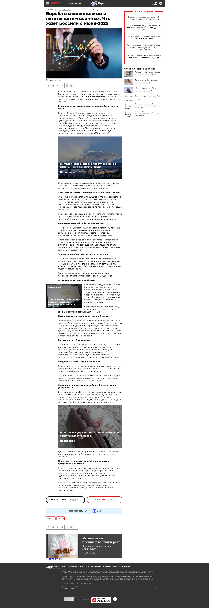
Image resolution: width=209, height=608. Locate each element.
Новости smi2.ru (54, 559)
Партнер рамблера (83, 599)
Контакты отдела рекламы (90, 566)
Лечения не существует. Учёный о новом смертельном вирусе (147, 73)
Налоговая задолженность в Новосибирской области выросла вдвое (89, 434)
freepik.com (58, 80)
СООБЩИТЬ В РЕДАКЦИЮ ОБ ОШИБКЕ (116, 566)
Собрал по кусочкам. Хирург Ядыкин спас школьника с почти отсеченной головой (149, 98)
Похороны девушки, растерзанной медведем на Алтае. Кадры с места (143, 18)
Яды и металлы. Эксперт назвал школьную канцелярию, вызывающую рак (147, 82)
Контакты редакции (69, 566)
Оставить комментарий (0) (105, 500)
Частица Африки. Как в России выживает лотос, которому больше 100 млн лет (148, 106)
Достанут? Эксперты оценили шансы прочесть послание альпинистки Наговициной (149, 114)
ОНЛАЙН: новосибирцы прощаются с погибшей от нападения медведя (144, 57)
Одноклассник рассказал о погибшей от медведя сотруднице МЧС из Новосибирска (143, 47)
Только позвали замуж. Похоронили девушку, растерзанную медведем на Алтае (143, 28)
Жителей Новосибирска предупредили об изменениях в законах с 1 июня (88, 165)
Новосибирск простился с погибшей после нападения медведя (143, 37)
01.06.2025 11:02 (51, 10)
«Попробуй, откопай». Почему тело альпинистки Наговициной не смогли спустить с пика (148, 90)
